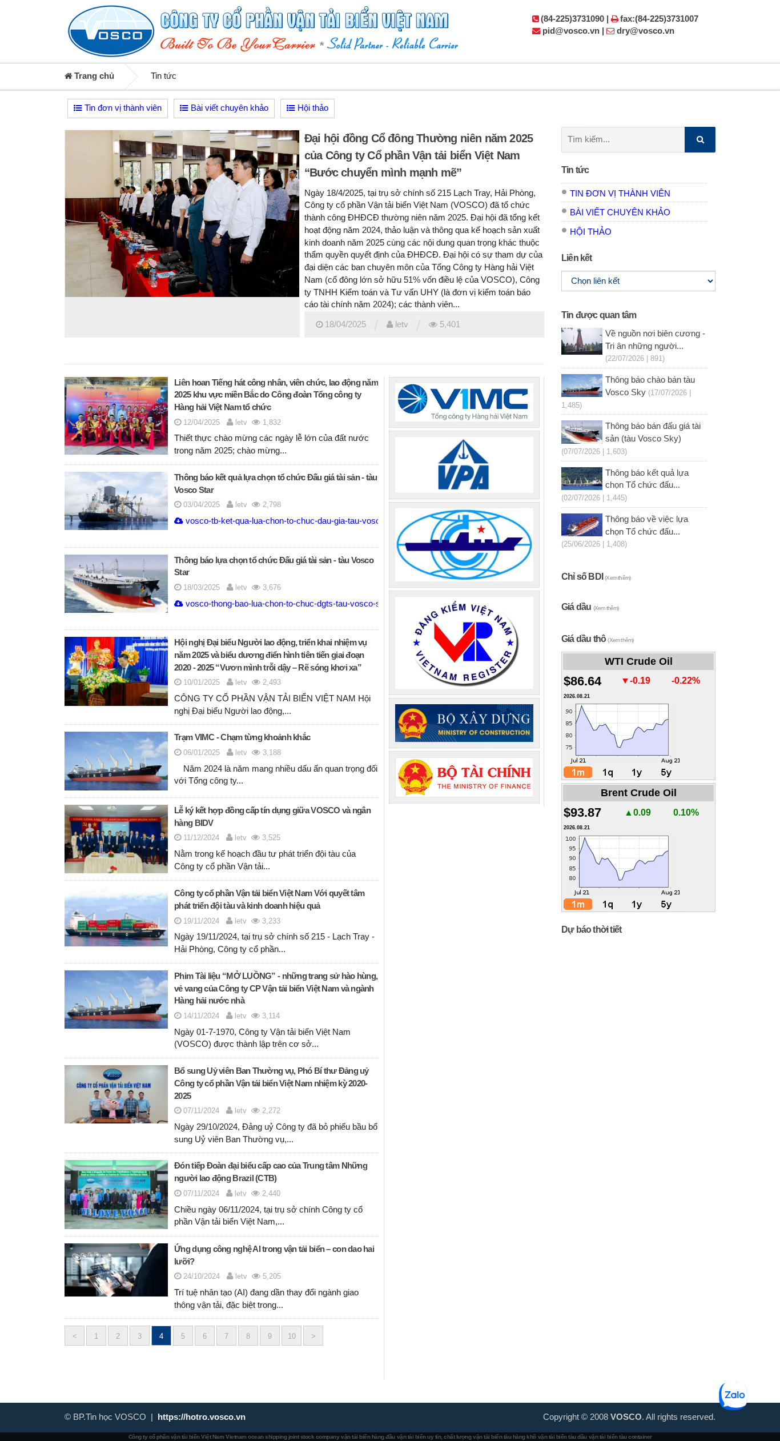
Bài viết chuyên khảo (228, 108)
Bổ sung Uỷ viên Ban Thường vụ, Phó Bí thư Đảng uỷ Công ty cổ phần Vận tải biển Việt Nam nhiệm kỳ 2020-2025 (271, 1083)
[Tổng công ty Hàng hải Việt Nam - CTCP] (464, 402)
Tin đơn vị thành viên (122, 108)
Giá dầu (590, 607)
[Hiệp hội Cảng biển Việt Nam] (464, 465)
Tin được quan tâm (598, 315)
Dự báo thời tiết (591, 929)
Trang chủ (93, 76)
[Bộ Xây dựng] (464, 723)
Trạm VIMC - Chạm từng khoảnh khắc (242, 737)
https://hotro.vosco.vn (202, 1417)
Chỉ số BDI (595, 576)
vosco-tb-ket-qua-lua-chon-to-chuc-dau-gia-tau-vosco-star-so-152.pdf (313, 520)
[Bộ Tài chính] (464, 777)
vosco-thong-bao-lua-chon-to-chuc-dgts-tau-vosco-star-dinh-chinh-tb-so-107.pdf (333, 603)
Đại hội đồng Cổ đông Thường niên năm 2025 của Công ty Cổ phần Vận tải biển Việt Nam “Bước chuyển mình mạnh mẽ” (418, 155)
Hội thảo (311, 108)
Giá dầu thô (597, 639)
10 (292, 1336)
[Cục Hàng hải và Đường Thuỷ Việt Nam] (464, 545)
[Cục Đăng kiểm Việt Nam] (464, 643)
